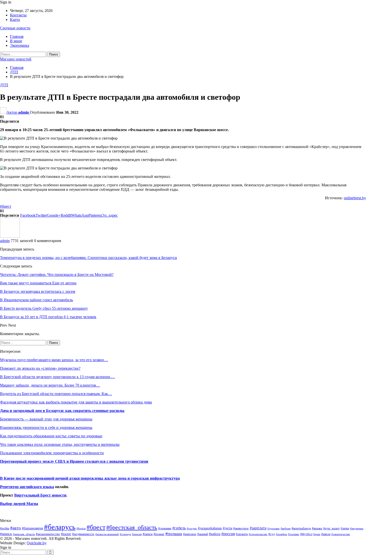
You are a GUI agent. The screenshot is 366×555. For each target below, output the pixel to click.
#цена (316, 534)
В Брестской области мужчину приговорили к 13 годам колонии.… (57, 377)
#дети (227, 528)
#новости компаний (107, 534)
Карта (15, 19)
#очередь (125, 534)
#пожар (159, 534)
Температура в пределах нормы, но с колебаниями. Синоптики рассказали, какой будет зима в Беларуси (88, 257)
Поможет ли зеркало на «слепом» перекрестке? (40, 368)
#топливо (293, 534)
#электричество (340, 534)
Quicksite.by (37, 543)
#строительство (258, 534)
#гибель (179, 528)
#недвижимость (83, 534)
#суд (271, 534)
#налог (66, 534)
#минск (6, 534)
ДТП (4, 85)
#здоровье (273, 528)
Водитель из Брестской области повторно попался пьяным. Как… (56, 394)
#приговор (189, 534)
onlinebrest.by (355, 198)
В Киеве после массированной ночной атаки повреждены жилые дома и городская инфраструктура (90, 478)
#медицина (356, 528)
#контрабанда (301, 528)
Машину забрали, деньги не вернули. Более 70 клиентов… (50, 385)
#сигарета (242, 534)
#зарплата (258, 528)
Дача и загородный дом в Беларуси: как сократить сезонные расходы (62, 410)
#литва (345, 528)
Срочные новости (15, 28)
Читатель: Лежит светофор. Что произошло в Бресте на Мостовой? (57, 274)
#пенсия (137, 534)
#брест (5, 206)
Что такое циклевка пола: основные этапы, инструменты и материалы (60, 444)
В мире (16, 41)
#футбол (306, 534)
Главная (16, 36)
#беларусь (59, 527)
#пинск (148, 534)
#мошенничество (48, 534)
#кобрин (286, 528)
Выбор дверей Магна (19, 504)
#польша (173, 533)
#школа (325, 534)
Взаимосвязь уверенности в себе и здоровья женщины (46, 427)
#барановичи (32, 528)
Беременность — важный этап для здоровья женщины (46, 419)
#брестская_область (131, 527)
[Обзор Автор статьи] (10, 236)
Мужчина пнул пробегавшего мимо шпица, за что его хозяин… (54, 360)
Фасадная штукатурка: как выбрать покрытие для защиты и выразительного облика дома (76, 402)
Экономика (19, 45)
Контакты (18, 15)
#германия (164, 528)
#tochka (4, 528)
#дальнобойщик (210, 528)
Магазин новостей (15, 59)
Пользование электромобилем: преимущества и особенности (52, 453)
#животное (241, 528)
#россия (228, 534)
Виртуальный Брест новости (40, 495)
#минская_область (24, 534)
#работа (214, 534)
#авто (15, 527)
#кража (317, 528)
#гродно (192, 528)
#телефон (281, 534)
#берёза (81, 528)
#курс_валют (331, 528)
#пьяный (202, 534)
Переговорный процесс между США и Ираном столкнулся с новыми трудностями (74, 461)
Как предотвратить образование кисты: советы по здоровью (51, 436)
